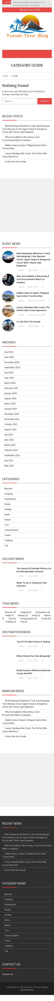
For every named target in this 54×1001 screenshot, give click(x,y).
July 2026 (8, 352)
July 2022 (8, 460)
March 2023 (9, 445)
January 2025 (10, 393)
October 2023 (10, 424)
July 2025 (8, 372)
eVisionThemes (27, 990)
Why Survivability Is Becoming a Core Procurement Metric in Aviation (33, 279)
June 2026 (9, 357)
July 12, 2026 (33, 270)
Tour (6, 525)
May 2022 (9, 465)
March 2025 (10, 383)
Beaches (8, 488)
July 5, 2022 (33, 590)
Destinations (10, 499)
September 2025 (12, 367)
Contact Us (7, 974)
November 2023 (11, 419)
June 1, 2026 (33, 287)
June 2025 (9, 378)
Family (7, 504)
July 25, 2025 (33, 326)
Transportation (11, 530)
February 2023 (11, 450)
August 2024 (10, 398)
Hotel (7, 514)
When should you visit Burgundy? (34, 656)
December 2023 (11, 414)
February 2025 (11, 388)
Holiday (8, 509)
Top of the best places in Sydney (33, 641)
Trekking (8, 540)
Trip (6, 545)
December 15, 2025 (36, 300)
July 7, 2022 (33, 678)
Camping (8, 494)
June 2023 (9, 440)
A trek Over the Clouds (15, 161)
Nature (7, 519)
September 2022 (12, 455)
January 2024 (10, 409)
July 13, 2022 (33, 576)
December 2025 (11, 362)
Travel (7, 535)
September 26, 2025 (37, 315)
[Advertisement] (27, 205)
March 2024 (10, 403)
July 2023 (8, 434)
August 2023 (10, 429)
